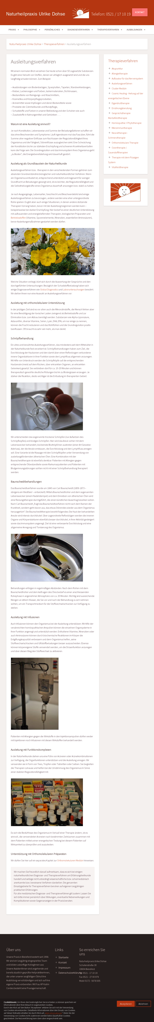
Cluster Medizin (119, 88)
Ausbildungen (135, 29)
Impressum (64, 967)
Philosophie (30, 29)
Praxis (12, 29)
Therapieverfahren (108, 29)
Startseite (63, 957)
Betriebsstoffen (18, 217)
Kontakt (140, 12)
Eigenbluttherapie (120, 103)
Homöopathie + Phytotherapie (127, 122)
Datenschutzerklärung (70, 972)
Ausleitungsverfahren (122, 83)
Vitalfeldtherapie (120, 167)
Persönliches (52, 29)
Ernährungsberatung (122, 108)
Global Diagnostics (49, 289)
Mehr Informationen (53, 1013)
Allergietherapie (120, 73)
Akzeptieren (126, 1003)
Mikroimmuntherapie (122, 127)
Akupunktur (117, 68)
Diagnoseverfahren (79, 29)
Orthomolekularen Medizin (70, 860)
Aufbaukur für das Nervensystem (127, 78)
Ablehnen (143, 1003)
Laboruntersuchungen (74, 289)
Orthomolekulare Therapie (125, 142)
